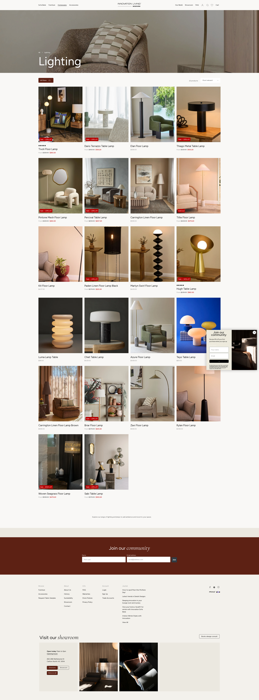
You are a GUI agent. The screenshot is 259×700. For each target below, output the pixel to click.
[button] (42, 5)
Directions (52, 668)
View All (125, 622)
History (67, 594)
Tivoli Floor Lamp (48, 149)
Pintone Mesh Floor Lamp (52, 217)
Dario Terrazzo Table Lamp (99, 146)
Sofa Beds (42, 5)
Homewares (62, 5)
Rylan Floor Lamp (186, 425)
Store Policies (87, 598)
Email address (131, 555)
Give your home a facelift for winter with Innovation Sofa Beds (132, 609)
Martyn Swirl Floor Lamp (144, 285)
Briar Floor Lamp (93, 425)
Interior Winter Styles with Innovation (131, 617)
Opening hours (52, 654)
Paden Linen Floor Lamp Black (101, 285)
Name (84, 555)
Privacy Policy (87, 602)
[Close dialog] (254, 332)
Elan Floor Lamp (139, 146)
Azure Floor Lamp (140, 357)
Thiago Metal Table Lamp (191, 146)
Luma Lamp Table (48, 357)
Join (174, 560)
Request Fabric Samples (47, 598)
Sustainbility (68, 598)
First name (212, 345)
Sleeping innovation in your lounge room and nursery (132, 601)
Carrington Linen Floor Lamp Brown (58, 425)
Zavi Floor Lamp (139, 425)
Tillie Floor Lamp (186, 217)
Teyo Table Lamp (186, 357)
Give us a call (52, 673)
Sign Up (105, 594)
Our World (179, 5)
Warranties (86, 594)
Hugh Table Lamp (186, 288)
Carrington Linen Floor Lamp (147, 217)
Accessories (73, 5)
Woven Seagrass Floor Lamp (54, 493)
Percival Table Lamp (95, 217)
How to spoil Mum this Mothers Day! (134, 591)
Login (104, 590)
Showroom (68, 602)
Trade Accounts (108, 598)
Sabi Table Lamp (93, 493)
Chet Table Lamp (94, 357)
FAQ (84, 590)
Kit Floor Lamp (46, 285)
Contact (67, 606)
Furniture (52, 5)
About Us (67, 590)
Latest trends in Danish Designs (133, 596)
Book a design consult (209, 636)
